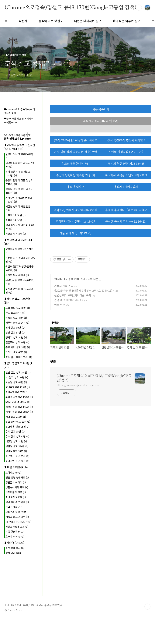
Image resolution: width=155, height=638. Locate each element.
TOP (147, 607)
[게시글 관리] (69, 259)
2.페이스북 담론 (15, 220)
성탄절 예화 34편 (16, 451)
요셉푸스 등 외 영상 (17, 512)
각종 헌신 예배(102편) (18, 357)
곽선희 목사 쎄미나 (17, 275)
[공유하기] (64, 259)
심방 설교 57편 (15, 332)
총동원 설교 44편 (16, 317)
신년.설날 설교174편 (17, 372)
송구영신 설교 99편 (17, 456)
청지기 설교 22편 (16, 337)
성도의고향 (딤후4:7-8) (75, 163)
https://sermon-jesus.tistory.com (78, 385)
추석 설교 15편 (15, 431)
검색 (139, 7)
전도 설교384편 (15, 313)
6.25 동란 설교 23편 (17, 421)
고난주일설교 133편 (17, 387)
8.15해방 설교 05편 (17, 426)
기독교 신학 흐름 (63, 286)
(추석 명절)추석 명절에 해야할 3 (125, 140)
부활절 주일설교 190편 (19, 397)
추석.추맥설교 (75, 187)
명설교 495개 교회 (16, 526)
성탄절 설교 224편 (16, 446)
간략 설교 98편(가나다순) (68, 300)
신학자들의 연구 (15, 492)
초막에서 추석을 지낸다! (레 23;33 (126, 175)
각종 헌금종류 (14, 531)
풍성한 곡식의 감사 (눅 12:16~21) (125, 221)
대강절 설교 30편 (16, 441)
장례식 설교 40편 (16, 352)
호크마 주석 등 (14, 536)
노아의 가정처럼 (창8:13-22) (126, 152)
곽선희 (23, 21)
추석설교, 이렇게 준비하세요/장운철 (75, 210)
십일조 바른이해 (15, 233)
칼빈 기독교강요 (15, 497)
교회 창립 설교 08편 (17, 308)
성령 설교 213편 (15, 416)
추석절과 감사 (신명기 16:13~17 (75, 221)
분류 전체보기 (17, 138)
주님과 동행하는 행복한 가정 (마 (75, 175)
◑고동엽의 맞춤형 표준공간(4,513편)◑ (19, 147)
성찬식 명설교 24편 (17, 322)
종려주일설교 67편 (16, 392)
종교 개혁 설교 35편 (17, 347)
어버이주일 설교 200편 (19, 412)
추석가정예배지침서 (126, 187)
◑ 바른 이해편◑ (16, 467)
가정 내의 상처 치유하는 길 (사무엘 (75, 152)
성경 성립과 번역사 (17, 502)
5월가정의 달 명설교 (17, 402)
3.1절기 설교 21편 (16, 377)
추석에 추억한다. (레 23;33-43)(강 (126, 210)
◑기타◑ (60, 279)
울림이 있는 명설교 (51, 21)
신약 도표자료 (14, 507)
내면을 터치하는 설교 (87, 21)
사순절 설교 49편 (16, 382)
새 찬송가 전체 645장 (18, 521)
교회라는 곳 (13, 472)
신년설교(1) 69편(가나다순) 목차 (72, 295)
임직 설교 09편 (15, 327)
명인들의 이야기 (15, 482)
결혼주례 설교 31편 (17, 342)
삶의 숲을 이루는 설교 (126, 21)
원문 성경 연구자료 (17, 477)
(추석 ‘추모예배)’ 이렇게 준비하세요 (75, 140)
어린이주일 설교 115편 (19, 407)
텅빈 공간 (13, 553)
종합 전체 (73, 279)
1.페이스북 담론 (15, 215)
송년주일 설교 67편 (17, 461)
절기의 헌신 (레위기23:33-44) (126, 163)
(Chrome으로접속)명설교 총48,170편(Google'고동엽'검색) (70, 7)
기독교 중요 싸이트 (17, 517)
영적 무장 (59, 305)
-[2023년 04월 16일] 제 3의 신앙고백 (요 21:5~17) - (84, 290)
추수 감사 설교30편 (17, 436)
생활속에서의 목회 (16, 487)
